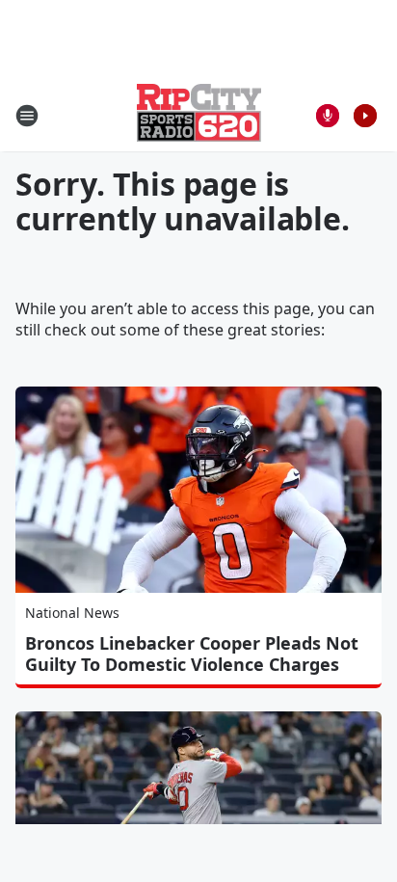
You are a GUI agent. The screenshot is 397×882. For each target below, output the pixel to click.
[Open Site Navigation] (27, 115)
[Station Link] (199, 115)
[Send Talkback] (327, 115)
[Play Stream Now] (365, 115)
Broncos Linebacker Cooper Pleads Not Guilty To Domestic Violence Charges (191, 653)
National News (72, 612)
